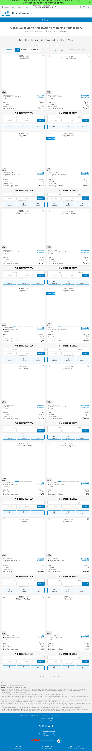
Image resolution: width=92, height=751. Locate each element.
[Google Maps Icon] (52, 726)
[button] (89, 3)
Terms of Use (67, 715)
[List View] (62, 50)
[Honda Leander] (17, 13)
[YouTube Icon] (49, 726)
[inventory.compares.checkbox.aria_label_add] (4, 56)
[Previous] (34, 677)
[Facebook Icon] (39, 726)
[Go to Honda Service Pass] (40, 96)
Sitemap (46, 715)
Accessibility (24, 715)
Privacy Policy (35, 715)
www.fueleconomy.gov (44, 698)
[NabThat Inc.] (50, 718)
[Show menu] (88, 13)
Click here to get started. (43, 5)
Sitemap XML (56, 715)
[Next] (58, 677)
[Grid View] (56, 50)
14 (54, 676)
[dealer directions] (40, 733)
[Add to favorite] (43, 56)
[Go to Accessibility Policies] (60, 740)
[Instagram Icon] (46, 726)
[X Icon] (43, 726)
